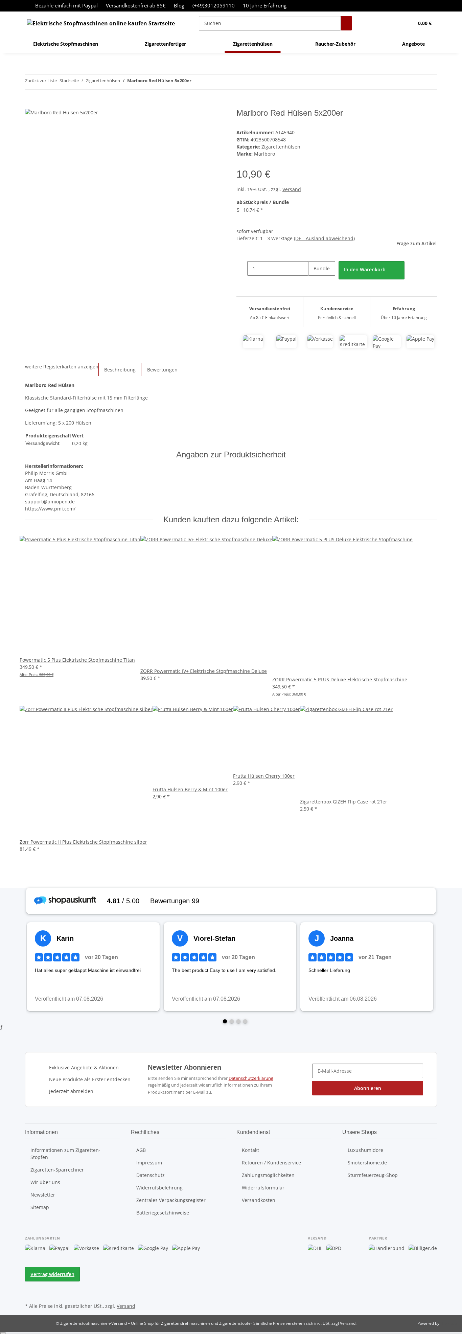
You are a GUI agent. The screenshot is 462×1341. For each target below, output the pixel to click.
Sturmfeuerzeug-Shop (373, 1175)
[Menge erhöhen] (313, 283)
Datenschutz (150, 1175)
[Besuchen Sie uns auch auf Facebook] (30, 1285)
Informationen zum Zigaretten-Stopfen (65, 1153)
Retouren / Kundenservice (271, 1162)
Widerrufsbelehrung (159, 1187)
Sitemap (39, 1207)
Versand (291, 189)
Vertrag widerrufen (52, 1274)
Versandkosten (258, 1200)
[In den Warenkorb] (30, 104)
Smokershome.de (367, 1162)
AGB (141, 1150)
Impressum (149, 1162)
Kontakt (250, 1150)
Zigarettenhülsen (280, 146)
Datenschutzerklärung (251, 1078)
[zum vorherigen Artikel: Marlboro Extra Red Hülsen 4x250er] (196, 82)
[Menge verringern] (241, 268)
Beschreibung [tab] (120, 369)
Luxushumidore (365, 1150)
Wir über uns (45, 1182)
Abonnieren (367, 1088)
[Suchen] (346, 23)
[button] (395, 23)
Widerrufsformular (263, 1187)
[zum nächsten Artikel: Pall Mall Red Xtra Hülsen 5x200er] (209, 82)
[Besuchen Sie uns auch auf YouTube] (30, 1293)
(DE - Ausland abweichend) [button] (324, 238)
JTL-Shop (448, 1323)
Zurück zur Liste (41, 80)
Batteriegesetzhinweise (162, 1212)
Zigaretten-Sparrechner (57, 1169)
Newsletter (42, 1194)
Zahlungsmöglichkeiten (268, 1175)
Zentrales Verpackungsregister (171, 1200)
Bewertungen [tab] (162, 369)
